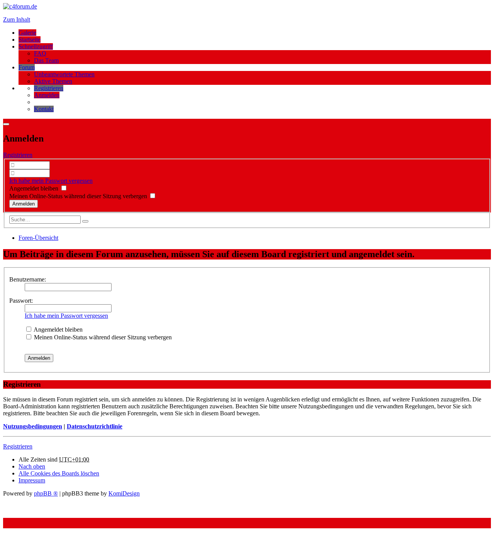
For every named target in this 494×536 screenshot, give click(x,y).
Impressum (32, 480)
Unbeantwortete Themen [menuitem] (64, 74)
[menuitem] (48, 88)
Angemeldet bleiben (34, 188)
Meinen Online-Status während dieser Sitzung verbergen (79, 196)
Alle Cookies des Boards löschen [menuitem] (59, 473)
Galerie (27, 32)
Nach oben (32, 466)
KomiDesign (124, 493)
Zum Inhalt (16, 19)
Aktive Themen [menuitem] (53, 81)
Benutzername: (27, 279)
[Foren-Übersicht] (20, 6)
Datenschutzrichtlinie (94, 426)
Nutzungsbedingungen (32, 426)
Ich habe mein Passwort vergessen (51, 180)
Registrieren (17, 155)
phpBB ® (46, 493)
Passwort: (21, 300)
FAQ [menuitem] (40, 53)
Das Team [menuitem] (46, 60)
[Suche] (85, 221)
